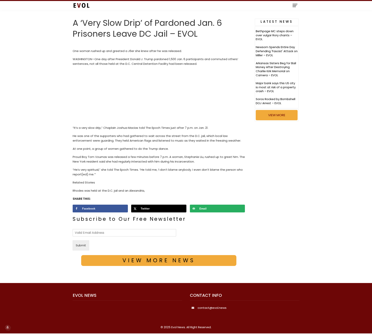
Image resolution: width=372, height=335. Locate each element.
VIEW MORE (276, 115)
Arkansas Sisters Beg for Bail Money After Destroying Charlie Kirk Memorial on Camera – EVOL (276, 69)
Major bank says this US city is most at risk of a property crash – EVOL (276, 87)
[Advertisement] (159, 97)
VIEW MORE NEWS (158, 260)
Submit (81, 245)
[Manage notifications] (7, 327)
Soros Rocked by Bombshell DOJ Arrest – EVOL (275, 101)
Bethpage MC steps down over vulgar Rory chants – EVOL (275, 35)
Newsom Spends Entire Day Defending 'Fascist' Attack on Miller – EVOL (277, 51)
